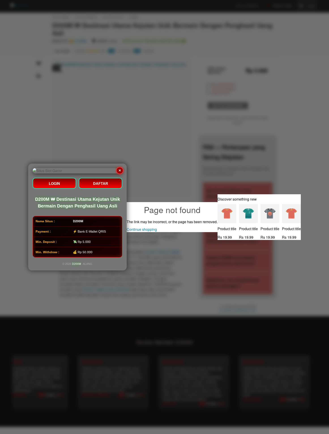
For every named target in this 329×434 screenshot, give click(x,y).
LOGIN (54, 184)
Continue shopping (142, 229)
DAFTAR (100, 184)
